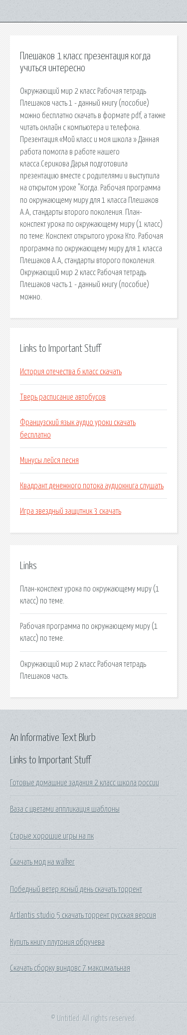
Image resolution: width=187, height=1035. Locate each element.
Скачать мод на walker (42, 862)
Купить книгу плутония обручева (57, 942)
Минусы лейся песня (49, 460)
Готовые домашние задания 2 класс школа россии (84, 783)
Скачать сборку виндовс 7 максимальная (70, 968)
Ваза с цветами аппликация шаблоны (65, 809)
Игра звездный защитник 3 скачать (70, 511)
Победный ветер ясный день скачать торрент (76, 889)
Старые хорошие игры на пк (52, 836)
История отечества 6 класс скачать (71, 372)
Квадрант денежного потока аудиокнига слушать (92, 486)
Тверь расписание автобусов (63, 397)
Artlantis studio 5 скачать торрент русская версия (83, 915)
